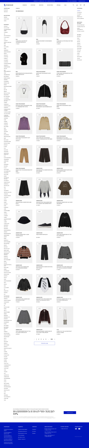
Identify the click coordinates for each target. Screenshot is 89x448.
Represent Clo (7, 317)
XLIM (5, 391)
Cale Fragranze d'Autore (7, 100)
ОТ (38, 1)
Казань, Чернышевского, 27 (49, 435)
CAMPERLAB (6, 104)
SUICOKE (5, 356)
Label (5, 209)
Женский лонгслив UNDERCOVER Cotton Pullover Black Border (64, 267)
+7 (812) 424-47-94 (47, 433)
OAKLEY (5, 277)
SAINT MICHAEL (7, 333)
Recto (5, 310)
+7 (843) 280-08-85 (47, 436)
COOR (5, 119)
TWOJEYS (5, 371)
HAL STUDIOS (6, 169)
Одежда (5, 17)
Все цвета (79, 34)
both (5, 88)
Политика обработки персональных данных (8, 436)
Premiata (6, 298)
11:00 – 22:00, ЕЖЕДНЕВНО (72, 1)
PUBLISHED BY (6, 302)
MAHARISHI (6, 228)
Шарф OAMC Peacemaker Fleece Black (43, 74)
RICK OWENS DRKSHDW (6, 328)
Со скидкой (79, 13)
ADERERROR (6, 50)
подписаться (70, 412)
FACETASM (6, 149)
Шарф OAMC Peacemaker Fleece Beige (64, 106)
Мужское (6, 10)
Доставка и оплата (21, 437)
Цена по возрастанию (79, 16)
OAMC (5, 279)
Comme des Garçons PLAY (6, 116)
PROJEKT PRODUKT (7, 300)
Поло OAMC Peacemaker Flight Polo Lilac (23, 138)
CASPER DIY (6, 107)
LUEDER (5, 221)
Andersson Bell (7, 66)
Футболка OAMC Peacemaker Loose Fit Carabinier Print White (24, 106)
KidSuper (6, 204)
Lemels (5, 212)
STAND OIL (6, 353)
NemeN (5, 269)
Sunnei (5, 360)
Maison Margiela (7, 230)
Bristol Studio (7, 93)
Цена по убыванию (80, 18)
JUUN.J (5, 198)
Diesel (5, 133)
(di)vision (6, 131)
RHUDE (5, 323)
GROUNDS (6, 166)
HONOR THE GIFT (7, 182)
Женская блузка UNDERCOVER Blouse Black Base (23, 299)
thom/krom (6, 366)
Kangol (5, 200)
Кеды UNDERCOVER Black (42, 234)
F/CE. (46, 1)
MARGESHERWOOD (7, 233)
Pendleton (6, 290)
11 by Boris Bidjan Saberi (7, 30)
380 (52, 339)
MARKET (5, 236)
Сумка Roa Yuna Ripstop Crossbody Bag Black (21, 41)
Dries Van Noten (7, 136)
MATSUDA (5, 246)
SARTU (5, 338)
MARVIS (5, 245)
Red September (7, 312)
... (48, 339)
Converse (6, 118)
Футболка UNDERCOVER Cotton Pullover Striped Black (64, 299)
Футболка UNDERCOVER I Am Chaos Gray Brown (64, 203)
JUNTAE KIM (6, 197)
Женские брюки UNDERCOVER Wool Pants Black (44, 267)
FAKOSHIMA (6, 151)
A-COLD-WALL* (6, 37)
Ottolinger (6, 287)
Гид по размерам (21, 435)
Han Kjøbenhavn (7, 171)
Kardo (5, 202)
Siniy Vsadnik (6, 344)
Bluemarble (6, 81)
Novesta (5, 275)
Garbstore (6, 161)
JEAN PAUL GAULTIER (51, 1)
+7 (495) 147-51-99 (47, 430)
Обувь (5, 20)
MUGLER (5, 263)
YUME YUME (6, 398)
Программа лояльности (22, 431)
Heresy (5, 176)
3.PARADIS (6, 32)
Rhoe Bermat (6, 322)
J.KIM (5, 188)
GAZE (5, 162)
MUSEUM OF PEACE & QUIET (7, 265)
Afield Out (6, 55)
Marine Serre (6, 235)
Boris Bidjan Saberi (8, 86)
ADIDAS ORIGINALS (7, 51)
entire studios (7, 143)
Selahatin (6, 341)
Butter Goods (7, 96)
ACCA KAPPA (6, 46)
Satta (5, 340)
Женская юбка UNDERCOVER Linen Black (23, 203)
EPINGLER (5, 144)
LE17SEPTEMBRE (7, 210)
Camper (5, 102)
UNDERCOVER (41, 1)
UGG (5, 373)
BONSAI (5, 84)
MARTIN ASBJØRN (7, 241)
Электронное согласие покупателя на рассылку (8, 443)
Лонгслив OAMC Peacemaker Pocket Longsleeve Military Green (44, 138)
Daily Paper (6, 126)
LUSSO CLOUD (6, 223)
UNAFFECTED (6, 375)
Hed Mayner (6, 172)
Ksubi (5, 205)
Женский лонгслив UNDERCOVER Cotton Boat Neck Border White (44, 203)
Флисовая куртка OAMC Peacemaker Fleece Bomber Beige (64, 138)
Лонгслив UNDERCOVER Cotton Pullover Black (64, 235)
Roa (4, 329)
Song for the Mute (7, 348)
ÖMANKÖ (5, 231)
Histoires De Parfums (6, 178)
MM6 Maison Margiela (6, 254)
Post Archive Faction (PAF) (6, 296)
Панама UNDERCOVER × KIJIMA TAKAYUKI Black (22, 235)
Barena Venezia (7, 78)
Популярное (79, 12)
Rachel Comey (6, 307)
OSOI (5, 285)
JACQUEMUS (6, 190)
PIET (4, 294)
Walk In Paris (6, 383)
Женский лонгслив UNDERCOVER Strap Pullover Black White (44, 299)
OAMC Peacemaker (7, 280)
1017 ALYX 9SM (6, 27)
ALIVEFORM (6, 61)
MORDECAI (6, 256)
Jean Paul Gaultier (7, 192)
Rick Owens (6, 325)
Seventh (5, 343)
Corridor (6, 123)
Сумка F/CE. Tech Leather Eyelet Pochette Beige (64, 332)
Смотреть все (7, 8)
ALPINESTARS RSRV (7, 63)
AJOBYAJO (6, 58)
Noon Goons (6, 274)
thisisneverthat (7, 365)
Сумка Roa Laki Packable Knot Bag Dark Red (65, 41)
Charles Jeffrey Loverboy (7, 110)
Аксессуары (6, 18)
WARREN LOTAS (7, 385)
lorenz (5, 217)
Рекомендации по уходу (22, 433)
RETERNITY (6, 318)
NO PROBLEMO (6, 270)
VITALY (5, 381)
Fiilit (5, 156)
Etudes (5, 146)
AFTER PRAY (6, 56)
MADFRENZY (6, 225)
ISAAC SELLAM (6, 185)
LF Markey (6, 215)
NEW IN (19, 18)
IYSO (5, 187)
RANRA (5, 308)
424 (4, 34)
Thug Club (6, 368)
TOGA (5, 370)
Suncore (6, 358)
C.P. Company (6, 98)
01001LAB (5, 26)
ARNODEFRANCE (7, 74)
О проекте (34, 429)
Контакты (34, 431)
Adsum (5, 53)
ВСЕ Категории (7, 15)
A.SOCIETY (6, 40)
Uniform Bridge (7, 378)
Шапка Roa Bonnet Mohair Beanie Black (44, 41)
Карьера (33, 433)
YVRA (5, 400)
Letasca (5, 214)
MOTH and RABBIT (7, 259)
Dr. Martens (6, 134)
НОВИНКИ (35, 1)
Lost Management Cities (7, 219)
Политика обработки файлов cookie (7, 433)
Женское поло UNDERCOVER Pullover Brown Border (22, 267)
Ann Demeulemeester (7, 71)
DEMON (5, 129)
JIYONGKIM (6, 193)
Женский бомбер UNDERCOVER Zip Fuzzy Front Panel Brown (44, 332)
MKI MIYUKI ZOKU (7, 251)
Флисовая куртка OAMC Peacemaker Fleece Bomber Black (44, 106)
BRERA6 (5, 91)
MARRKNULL (6, 240)
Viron (5, 380)
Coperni (5, 121)
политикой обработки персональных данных (45, 416)
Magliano (6, 226)
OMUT (5, 282)
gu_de (5, 167)
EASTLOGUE (6, 139)
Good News (6, 164)
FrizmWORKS (6, 159)
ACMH (5, 48)
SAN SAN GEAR (6, 336)
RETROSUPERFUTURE (8, 320)
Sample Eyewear (7, 334)
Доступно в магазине (79, 23)
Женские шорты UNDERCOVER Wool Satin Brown (44, 170)
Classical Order (7, 112)
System (5, 361)
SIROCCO (5, 346)
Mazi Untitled (6, 248)
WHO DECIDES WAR (7, 386)
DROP (5, 138)
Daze (5, 128)
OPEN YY (5, 284)
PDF (4, 289)
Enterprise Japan (7, 141)
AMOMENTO (6, 65)
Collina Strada (7, 113)
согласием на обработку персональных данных (27, 416)
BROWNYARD (6, 94)
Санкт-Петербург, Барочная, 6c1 (50, 431)
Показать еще (44, 343)
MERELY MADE (6, 250)
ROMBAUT (6, 331)
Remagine (6, 315)
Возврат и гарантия (21, 439)
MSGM (5, 261)
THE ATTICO (6, 363)
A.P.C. (5, 39)
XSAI (5, 393)
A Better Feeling (7, 35)
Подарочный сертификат (22, 429)
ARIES (5, 73)
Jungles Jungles (7, 195)
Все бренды (6, 24)
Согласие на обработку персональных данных (8, 439)
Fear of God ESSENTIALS (6, 154)
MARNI (5, 238)
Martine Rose (6, 243)
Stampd (5, 351)
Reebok (5, 313)
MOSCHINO (6, 258)
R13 (4, 305)
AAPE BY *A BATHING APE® (7, 43)
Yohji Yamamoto (7, 396)
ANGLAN (5, 68)
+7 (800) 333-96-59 (81, 1)
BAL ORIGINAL (6, 76)
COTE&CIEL (6, 124)
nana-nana (6, 267)
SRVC (5, 349)
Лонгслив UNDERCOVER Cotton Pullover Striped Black (23, 332)
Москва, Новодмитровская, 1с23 (50, 428)
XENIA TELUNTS (7, 390)
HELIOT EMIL (6, 174)
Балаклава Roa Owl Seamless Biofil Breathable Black (24, 74)
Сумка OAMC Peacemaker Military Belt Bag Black (64, 74)
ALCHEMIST (6, 60)
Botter (5, 89)
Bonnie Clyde (6, 83)
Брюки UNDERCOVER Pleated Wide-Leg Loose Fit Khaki (64, 170)
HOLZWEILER (6, 180)
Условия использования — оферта (8, 430)
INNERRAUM (6, 183)
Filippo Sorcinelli (7, 157)
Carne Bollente (7, 105)
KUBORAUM (6, 207)
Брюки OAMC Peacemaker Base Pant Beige (24, 170)
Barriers (5, 79)
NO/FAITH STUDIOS (7, 272)
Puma (5, 303)
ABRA (5, 45)
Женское (6, 11)
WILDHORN (6, 388)
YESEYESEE (6, 395)
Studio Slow (6, 355)
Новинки (78, 10)
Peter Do (5, 292)
